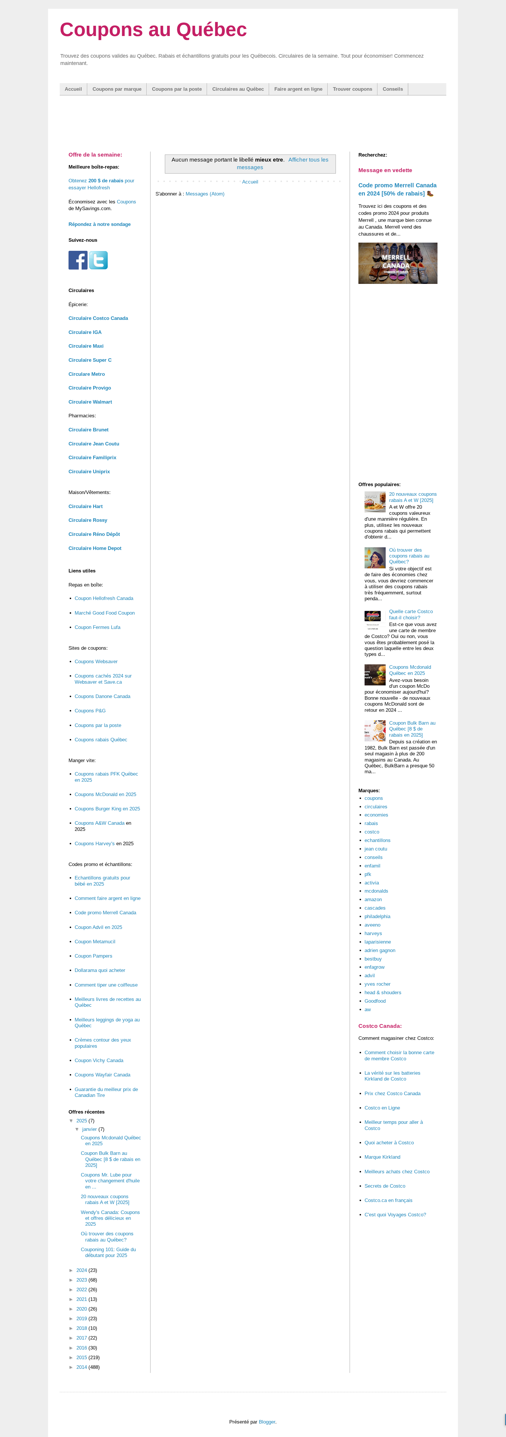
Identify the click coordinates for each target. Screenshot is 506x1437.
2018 (82, 1328)
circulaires (376, 807)
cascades (375, 908)
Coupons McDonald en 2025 (105, 794)
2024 (82, 1270)
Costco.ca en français (389, 1200)
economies (376, 815)
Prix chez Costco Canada (392, 1093)
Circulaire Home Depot (95, 548)
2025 (82, 1121)
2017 (82, 1338)
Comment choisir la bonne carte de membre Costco (399, 1055)
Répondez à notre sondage (100, 224)
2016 (82, 1348)
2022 (82, 1289)
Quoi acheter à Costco (389, 1143)
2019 (82, 1318)
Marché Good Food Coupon (105, 613)
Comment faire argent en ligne (108, 898)
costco (372, 832)
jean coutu (376, 849)
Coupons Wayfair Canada (102, 1075)
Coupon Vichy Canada (99, 1060)
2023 (82, 1280)
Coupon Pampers (93, 956)
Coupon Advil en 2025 (98, 927)
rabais (371, 823)
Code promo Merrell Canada (105, 912)
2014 (82, 1367)
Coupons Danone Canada (102, 696)
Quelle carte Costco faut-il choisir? (411, 614)
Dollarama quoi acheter (100, 970)
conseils (374, 857)
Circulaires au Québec (238, 89)
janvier (90, 1129)
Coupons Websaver (96, 661)
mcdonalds (376, 891)
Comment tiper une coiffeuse (106, 985)
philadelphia (377, 916)
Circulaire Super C (90, 360)
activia (372, 883)
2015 (82, 1357)
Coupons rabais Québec (101, 739)
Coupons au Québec (153, 29)
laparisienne (378, 942)
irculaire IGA (85, 332)
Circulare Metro (87, 374)
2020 (82, 1309)
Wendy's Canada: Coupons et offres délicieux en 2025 (110, 1218)
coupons (374, 798)
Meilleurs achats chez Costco (397, 1171)
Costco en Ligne (382, 1108)
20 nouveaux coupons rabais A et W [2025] (105, 1199)
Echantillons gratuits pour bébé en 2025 (102, 880)
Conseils (393, 89)
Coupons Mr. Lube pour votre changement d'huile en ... (110, 1181)
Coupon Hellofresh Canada (104, 598)
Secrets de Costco (385, 1186)
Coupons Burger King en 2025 (107, 809)
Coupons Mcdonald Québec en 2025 (410, 670)
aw (368, 1009)
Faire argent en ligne (298, 89)
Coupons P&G (90, 711)
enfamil (372, 866)
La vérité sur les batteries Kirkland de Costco (392, 1076)
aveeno (372, 925)
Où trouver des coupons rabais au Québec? (107, 1236)
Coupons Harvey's (95, 843)
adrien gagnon (380, 950)
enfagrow (374, 967)
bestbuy (373, 959)
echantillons (378, 840)
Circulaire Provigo (90, 388)
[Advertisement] (253, 117)
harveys (373, 933)
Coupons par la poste (177, 89)
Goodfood (375, 1001)
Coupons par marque (117, 89)
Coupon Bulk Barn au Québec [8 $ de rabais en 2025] (110, 1159)
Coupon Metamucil (95, 941)
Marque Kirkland (382, 1157)
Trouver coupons (352, 89)
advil (370, 975)
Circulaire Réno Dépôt (94, 534)
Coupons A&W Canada (99, 823)
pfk (368, 874)
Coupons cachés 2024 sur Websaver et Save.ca (103, 679)
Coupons (126, 202)
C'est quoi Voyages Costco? (395, 1214)
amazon (373, 899)
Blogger (267, 1422)
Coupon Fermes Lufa (97, 627)
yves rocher (378, 984)
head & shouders (383, 992)
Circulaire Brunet (89, 430)
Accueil (73, 89)
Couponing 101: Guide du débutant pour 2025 (108, 1252)
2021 (82, 1299)
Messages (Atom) (205, 194)
